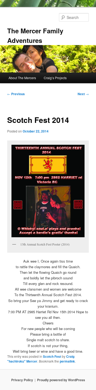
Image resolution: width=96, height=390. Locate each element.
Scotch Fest (52, 356)
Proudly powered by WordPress (61, 379)
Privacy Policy (22, 379)
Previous (16, 93)
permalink (67, 361)
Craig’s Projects (55, 77)
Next (83, 93)
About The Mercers (22, 77)
